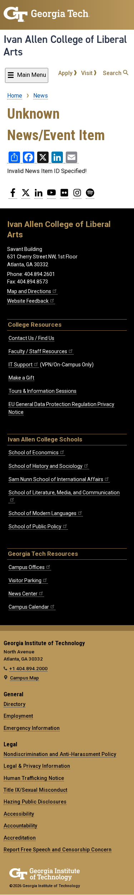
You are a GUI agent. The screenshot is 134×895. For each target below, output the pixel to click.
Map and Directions (29, 291)
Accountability (20, 826)
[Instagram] (77, 195)
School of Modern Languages (42, 513)
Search (113, 73)
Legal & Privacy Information (37, 766)
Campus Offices (27, 567)
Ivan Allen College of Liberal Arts (65, 45)
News (40, 95)
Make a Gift (21, 378)
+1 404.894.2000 (28, 668)
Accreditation (20, 838)
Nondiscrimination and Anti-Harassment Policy (60, 754)
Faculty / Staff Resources (38, 351)
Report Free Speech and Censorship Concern (57, 849)
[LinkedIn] (38, 195)
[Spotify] (90, 195)
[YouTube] (51, 195)
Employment (18, 716)
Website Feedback (28, 301)
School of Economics (34, 452)
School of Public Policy (35, 526)
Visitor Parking (25, 580)
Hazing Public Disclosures (35, 802)
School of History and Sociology (46, 466)
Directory (14, 704)
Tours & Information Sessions (42, 391)
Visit (87, 73)
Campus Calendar (29, 607)
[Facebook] (13, 195)
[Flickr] (64, 195)
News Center (23, 594)
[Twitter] (25, 195)
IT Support (21, 364)
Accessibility (19, 814)
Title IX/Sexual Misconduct (35, 790)
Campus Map (24, 678)
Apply (66, 73)
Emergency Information (32, 728)
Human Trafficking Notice (34, 778)
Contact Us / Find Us (31, 338)
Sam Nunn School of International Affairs (56, 479)
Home (14, 95)
